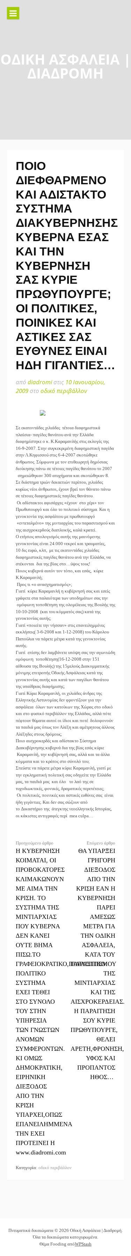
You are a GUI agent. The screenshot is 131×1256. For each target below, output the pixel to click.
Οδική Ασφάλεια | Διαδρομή (65, 66)
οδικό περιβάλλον (64, 391)
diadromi (40, 382)
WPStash (83, 1244)
